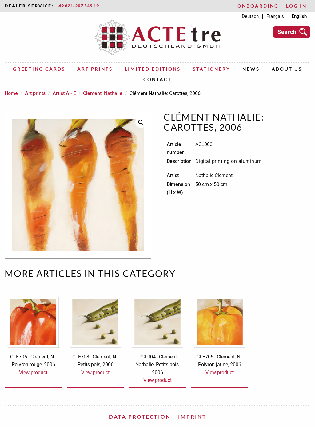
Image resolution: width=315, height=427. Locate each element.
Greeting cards (39, 69)
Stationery (211, 69)
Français (275, 16)
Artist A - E (64, 93)
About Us (287, 69)
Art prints (95, 69)
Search (287, 32)
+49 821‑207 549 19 (77, 6)
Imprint (192, 416)
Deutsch (250, 16)
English (299, 16)
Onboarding (258, 6)
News (251, 69)
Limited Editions (153, 69)
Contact (157, 79)
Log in (296, 6)
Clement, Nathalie (102, 93)
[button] (140, 122)
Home (11, 93)
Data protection (140, 416)
